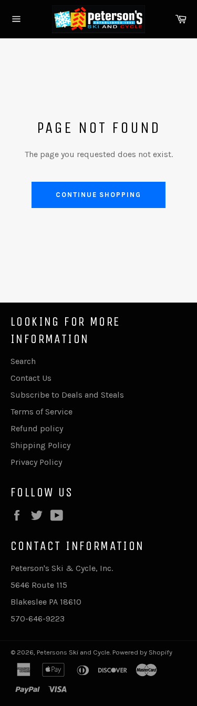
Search (23, 361)
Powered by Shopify (142, 652)
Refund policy (37, 428)
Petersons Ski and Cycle (73, 652)
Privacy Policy (36, 462)
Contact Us (31, 378)
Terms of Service (41, 412)
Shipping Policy (40, 445)
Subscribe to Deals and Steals (67, 395)
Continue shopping (98, 195)
